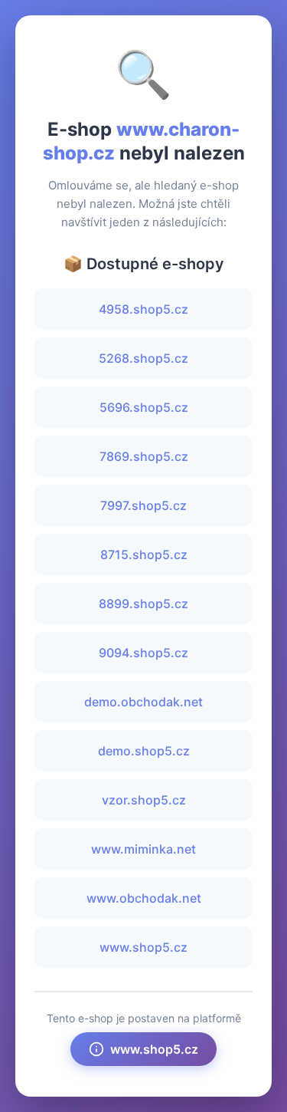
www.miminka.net (143, 849)
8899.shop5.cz (143, 603)
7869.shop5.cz (143, 456)
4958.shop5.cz (143, 309)
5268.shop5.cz (143, 358)
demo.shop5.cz (144, 750)
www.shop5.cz (143, 947)
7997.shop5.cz (143, 505)
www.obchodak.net (143, 898)
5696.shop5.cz (143, 407)
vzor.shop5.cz (144, 800)
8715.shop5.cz (144, 554)
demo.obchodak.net (143, 701)
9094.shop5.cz (143, 652)
